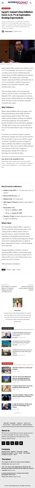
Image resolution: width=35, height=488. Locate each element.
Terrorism (4, 470)
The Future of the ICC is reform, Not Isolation (22, 368)
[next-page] (5, 359)
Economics (8, 269)
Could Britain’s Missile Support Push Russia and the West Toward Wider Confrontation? (21, 334)
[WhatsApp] (10, 35)
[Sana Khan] (3, 31)
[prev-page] (3, 359)
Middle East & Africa (7, 476)
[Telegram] (22, 35)
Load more (17, 412)
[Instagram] (8, 443)
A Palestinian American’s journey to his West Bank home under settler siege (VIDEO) (22, 351)
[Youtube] (21, 443)
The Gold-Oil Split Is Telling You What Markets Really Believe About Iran (22, 395)
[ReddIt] (18, 35)
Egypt (14, 269)
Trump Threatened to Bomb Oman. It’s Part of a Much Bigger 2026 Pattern (22, 405)
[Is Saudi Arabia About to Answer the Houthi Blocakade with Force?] (6, 388)
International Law (7, 464)
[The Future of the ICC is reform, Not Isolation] (6, 370)
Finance (18, 269)
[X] (7, 35)
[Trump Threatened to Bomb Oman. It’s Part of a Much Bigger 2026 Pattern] (6, 406)
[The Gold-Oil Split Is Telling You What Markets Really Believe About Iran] (6, 397)
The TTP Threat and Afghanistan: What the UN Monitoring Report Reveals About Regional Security (21, 378)
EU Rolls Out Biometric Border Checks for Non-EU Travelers (26, 288)
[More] (26, 35)
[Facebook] (3, 35)
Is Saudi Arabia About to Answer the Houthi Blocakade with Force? (22, 386)
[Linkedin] (14, 35)
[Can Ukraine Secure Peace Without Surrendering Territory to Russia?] (6, 343)
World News (6, 8)
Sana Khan (8, 31)
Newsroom (14, 355)
